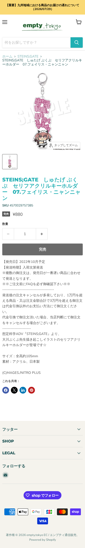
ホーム (7, 56)
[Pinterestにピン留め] (31, 390)
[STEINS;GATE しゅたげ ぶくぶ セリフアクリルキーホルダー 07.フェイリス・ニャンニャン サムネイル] (9, 161)
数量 (5, 224)
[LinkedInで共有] (22, 390)
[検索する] (76, 42)
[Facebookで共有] (5, 390)
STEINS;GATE (28, 56)
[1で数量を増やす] (42, 234)
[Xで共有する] (14, 390)
